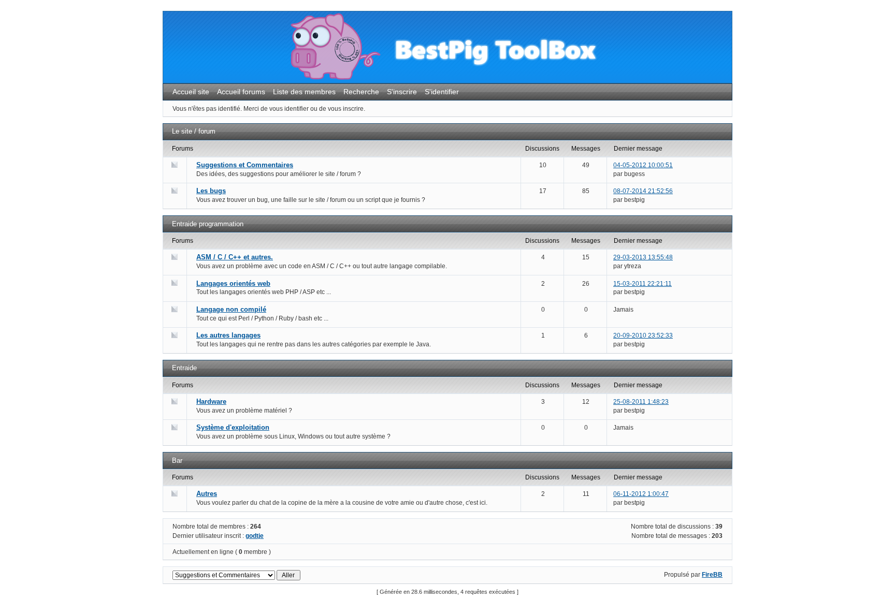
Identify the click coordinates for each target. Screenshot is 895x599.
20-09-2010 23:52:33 (643, 335)
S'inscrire (402, 91)
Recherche (361, 91)
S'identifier (442, 91)
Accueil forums (241, 91)
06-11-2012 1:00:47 (641, 494)
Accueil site (190, 91)
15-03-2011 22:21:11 (642, 283)
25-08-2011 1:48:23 (641, 401)
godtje (255, 535)
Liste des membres (304, 91)
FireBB (712, 574)
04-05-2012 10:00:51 (643, 165)
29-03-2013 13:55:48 (643, 257)
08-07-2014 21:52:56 (643, 191)
